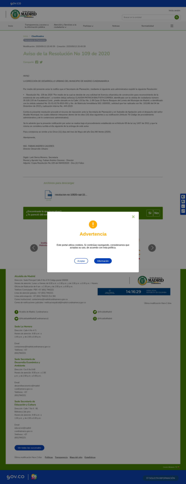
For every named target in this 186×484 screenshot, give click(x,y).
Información (103, 261)
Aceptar (81, 261)
